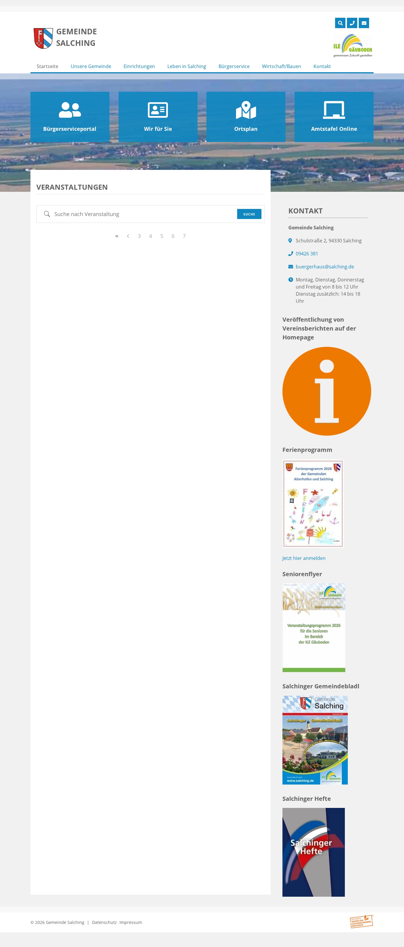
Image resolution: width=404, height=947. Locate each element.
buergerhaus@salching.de (325, 266)
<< (116, 236)
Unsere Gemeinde (91, 66)
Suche (249, 214)
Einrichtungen (139, 66)
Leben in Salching (186, 66)
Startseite (47, 66)
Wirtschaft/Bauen (281, 66)
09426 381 (307, 253)
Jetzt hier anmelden (304, 558)
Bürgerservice (234, 66)
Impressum (130, 922)
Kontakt (322, 66)
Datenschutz (104, 922)
